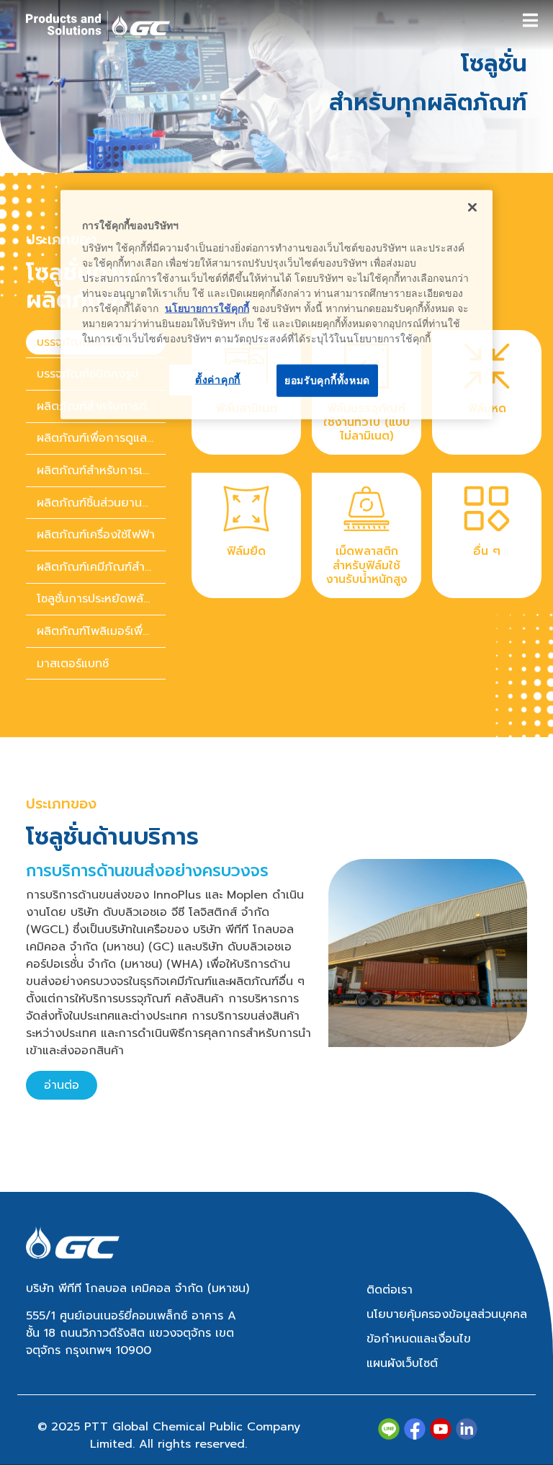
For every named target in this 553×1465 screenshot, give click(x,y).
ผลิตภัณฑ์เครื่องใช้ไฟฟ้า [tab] (96, 534)
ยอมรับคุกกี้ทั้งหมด (327, 380)
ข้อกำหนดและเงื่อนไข (419, 1339)
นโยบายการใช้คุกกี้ (207, 307)
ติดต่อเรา (390, 1290)
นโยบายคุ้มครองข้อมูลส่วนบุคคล (447, 1314)
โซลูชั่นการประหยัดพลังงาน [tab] (101, 598)
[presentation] (96, 439)
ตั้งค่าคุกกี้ (217, 379)
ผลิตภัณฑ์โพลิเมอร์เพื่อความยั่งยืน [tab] (101, 631)
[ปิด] (472, 207)
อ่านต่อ (61, 1085)
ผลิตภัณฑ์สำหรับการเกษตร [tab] (101, 470)
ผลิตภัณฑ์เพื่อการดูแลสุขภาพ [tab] (101, 438)
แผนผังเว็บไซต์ (402, 1363)
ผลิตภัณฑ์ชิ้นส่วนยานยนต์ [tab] (101, 503)
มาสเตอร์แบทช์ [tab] (73, 663)
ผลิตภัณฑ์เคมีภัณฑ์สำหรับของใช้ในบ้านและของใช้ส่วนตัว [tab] (101, 567)
